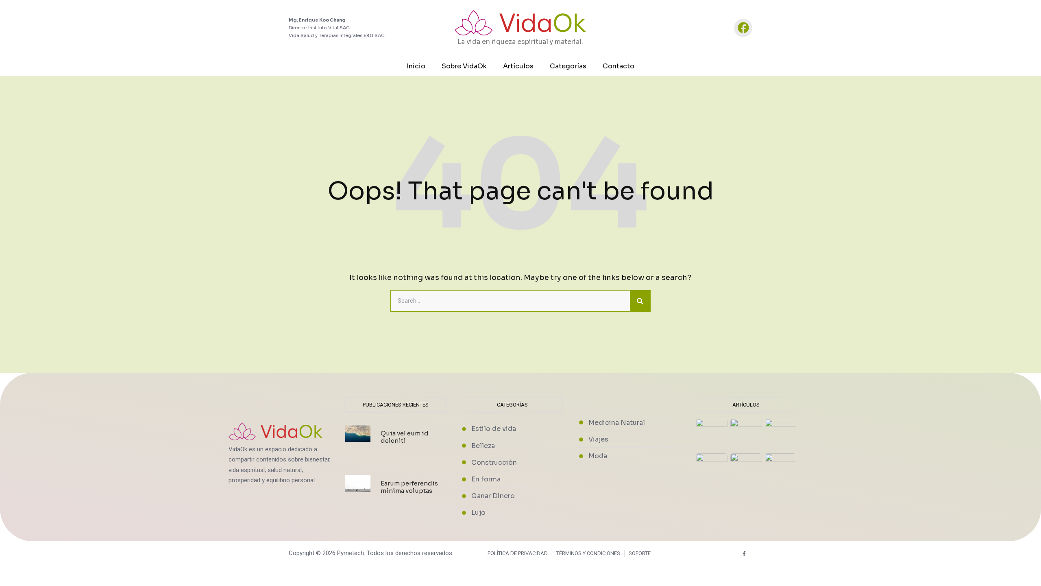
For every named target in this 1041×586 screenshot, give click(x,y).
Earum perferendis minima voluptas (409, 486)
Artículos (518, 66)
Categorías (568, 66)
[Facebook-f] (744, 553)
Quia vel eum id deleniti (405, 436)
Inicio (416, 66)
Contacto (618, 66)
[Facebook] (743, 28)
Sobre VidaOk (464, 66)
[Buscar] (640, 301)
